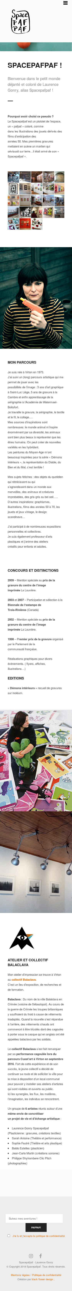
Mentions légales (20, 1275)
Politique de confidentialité (46, 1275)
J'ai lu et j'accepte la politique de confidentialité (39, 1236)
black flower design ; (43, 1279)
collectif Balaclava (24, 979)
